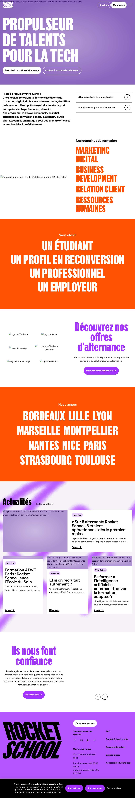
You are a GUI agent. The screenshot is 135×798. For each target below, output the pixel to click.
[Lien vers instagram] (81, 740)
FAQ (108, 731)
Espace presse (113, 754)
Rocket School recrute (117, 739)
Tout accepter (95, 788)
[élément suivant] (105, 696)
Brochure (104, 5)
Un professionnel (67, 273)
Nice (71, 445)
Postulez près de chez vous (99, 370)
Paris (95, 445)
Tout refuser (74, 788)
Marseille (38, 430)
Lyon (102, 415)
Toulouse (95, 460)
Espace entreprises (85, 723)
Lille (78, 415)
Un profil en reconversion (67, 259)
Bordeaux (44, 415)
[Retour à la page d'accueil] (32, 758)
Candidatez (119, 5)
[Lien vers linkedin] (88, 740)
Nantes (44, 445)
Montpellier (91, 430)
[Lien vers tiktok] (94, 740)
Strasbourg (46, 460)
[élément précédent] (98, 696)
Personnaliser (114, 788)
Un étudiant (67, 245)
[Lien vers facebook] (75, 740)
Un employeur (67, 286)
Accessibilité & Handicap (118, 762)
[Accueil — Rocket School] (8, 5)
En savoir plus (32, 694)
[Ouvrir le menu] (130, 5)
